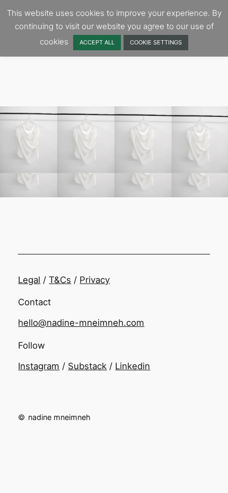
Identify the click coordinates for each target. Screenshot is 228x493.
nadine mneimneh (59, 417)
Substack (87, 366)
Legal (29, 280)
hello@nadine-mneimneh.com (81, 322)
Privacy (95, 280)
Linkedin (132, 366)
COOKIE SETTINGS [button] (156, 42)
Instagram (38, 366)
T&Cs (60, 280)
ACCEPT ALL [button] (97, 42)
